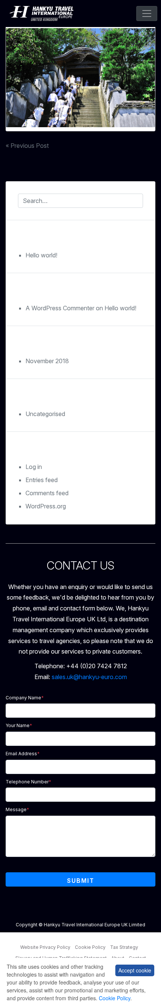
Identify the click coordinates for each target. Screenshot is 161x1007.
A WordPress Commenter (59, 308)
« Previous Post (27, 145)
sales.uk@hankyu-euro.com (89, 677)
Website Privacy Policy (45, 947)
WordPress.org (45, 506)
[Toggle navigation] (146, 13)
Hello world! (41, 255)
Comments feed (47, 493)
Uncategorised (45, 414)
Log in (33, 466)
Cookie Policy (90, 947)
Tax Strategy (124, 947)
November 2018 (47, 361)
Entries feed (41, 480)
